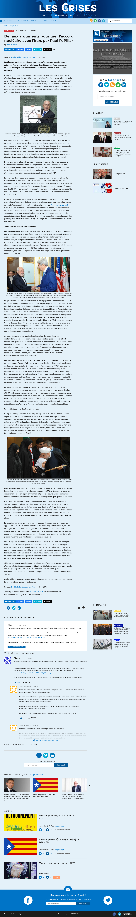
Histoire (117, 148)
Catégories (23, 21)
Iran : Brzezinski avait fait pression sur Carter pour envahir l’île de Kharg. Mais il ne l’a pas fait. (122, 153)
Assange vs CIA (119, 174)
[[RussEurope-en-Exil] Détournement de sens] (20, 822)
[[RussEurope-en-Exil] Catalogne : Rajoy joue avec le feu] (20, 846)
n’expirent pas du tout (59, 205)
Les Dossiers (9, 21)
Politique (117, 133)
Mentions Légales (63, 914)
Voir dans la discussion (16, 647)
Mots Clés (35, 21)
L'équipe (21, 914)
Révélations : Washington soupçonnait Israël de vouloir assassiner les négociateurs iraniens (122, 630)
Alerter (27, 682)
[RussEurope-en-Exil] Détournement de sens (57, 816)
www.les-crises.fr (36, 592)
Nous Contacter (51, 21)
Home (6, 26)
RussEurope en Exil (62, 830)
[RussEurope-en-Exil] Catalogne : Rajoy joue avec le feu (59, 840)
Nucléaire (14, 45)
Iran (8, 45)
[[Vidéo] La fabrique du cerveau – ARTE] (20, 870)
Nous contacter (9, 914)
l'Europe (117, 640)
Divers (56, 877)
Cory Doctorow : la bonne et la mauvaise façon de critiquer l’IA (123, 122)
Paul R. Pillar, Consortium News (24, 57)
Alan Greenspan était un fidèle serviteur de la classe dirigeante (122, 137)
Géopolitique (14, 26)
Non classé (118, 625)
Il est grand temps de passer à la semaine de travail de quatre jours (121, 615)
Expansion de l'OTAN (121, 188)
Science (117, 118)
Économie (117, 610)
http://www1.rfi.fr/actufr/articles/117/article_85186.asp (26, 637)
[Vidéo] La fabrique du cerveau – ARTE (57, 863)
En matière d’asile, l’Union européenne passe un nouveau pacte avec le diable (122, 645)
